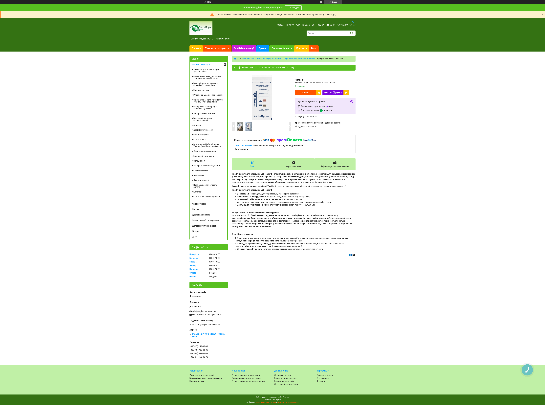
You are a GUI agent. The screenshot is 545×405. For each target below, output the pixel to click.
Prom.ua (286, 397)
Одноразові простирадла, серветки (248, 381)
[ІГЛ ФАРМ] (200, 28)
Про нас (262, 48)
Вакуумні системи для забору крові (205, 378)
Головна (196, 48)
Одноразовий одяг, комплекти (246, 375)
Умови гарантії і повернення (205, 220)
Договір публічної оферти (204, 226)
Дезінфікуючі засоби (203, 130)
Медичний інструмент (203, 156)
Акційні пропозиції (244, 48)
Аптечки (197, 125)
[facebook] (350, 255)
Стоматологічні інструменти (206, 196)
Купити (305, 93)
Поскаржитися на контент (265, 402)
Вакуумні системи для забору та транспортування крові (207, 77)
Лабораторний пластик (204, 113)
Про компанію (323, 378)
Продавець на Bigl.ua (272, 400)
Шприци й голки (196, 381)
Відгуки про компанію (284, 381)
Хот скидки (293, 7)
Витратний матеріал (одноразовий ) (202, 119)
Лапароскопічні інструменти (206, 166)
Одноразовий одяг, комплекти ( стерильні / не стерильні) (208, 101)
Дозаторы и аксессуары (204, 151)
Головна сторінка (325, 375)
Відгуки (195, 231)
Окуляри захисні (201, 180)
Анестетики (198, 175)
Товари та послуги (215, 48)
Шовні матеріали (201, 135)
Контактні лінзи (200, 170)
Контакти (301, 48)
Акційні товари (199, 204)
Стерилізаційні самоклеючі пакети (299, 58)
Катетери (197, 192)
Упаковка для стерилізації (201, 375)
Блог (313, 48)
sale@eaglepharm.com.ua (204, 311)
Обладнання (199, 161)
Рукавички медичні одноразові (208, 95)
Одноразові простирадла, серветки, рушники (205, 107)
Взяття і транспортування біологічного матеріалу (205, 84)
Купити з (328, 93)
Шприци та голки (201, 90)
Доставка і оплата (282, 48)
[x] (354, 255)
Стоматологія (199, 139)
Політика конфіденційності (288, 402)
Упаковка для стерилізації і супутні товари (261, 58)
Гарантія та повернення (285, 378)
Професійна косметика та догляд (205, 186)
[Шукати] (352, 33)
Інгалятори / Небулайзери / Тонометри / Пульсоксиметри (207, 145)
